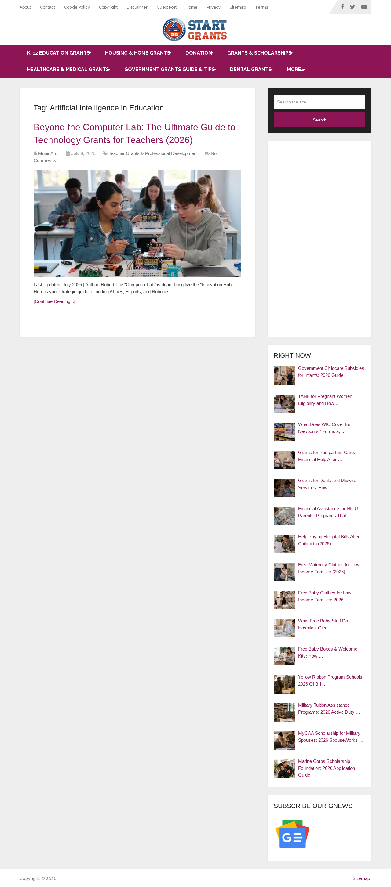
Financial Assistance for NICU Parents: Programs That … (328, 512)
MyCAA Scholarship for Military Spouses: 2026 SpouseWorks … (331, 736)
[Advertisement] (319, 238)
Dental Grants (251, 69)
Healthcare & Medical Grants (68, 69)
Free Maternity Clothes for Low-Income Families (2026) (329, 568)
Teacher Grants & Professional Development (153, 153)
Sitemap (238, 7)
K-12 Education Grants (58, 53)
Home (192, 7)
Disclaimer (137, 7)
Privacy (214, 7)
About (25, 7)
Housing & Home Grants (137, 53)
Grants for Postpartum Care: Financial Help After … (326, 456)
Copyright (108, 7)
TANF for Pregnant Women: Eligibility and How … (325, 400)
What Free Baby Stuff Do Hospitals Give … (323, 624)
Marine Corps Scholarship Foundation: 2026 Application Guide (326, 768)
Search (320, 119)
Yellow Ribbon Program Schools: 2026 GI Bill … (331, 680)
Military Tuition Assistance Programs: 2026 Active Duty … (329, 708)
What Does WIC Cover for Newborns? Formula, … (324, 428)
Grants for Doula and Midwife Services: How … (327, 484)
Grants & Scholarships (259, 53)
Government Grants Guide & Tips (169, 69)
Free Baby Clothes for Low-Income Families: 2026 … (325, 596)
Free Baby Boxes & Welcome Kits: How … (327, 652)
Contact (47, 7)
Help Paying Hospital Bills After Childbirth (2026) (329, 540)
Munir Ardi (48, 153)
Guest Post (167, 7)
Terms (261, 7)
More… (295, 69)
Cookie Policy (77, 7)
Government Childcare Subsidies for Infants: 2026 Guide (331, 372)
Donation (198, 53)
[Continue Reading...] (54, 301)
